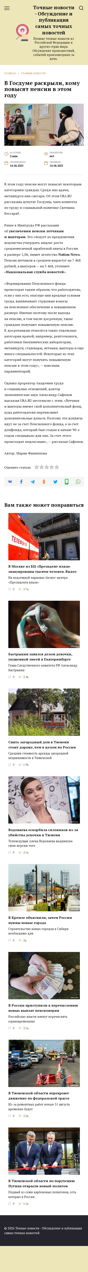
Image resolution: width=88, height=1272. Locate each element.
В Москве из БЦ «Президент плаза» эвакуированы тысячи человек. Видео (42, 569)
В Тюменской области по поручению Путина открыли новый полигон (41, 1183)
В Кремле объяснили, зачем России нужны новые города (40, 920)
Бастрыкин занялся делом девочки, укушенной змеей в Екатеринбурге (40, 657)
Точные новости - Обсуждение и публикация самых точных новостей (53, 20)
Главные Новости (22, 137)
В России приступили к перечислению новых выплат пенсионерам (43, 1008)
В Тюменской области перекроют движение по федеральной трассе (38, 1096)
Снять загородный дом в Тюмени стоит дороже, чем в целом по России (42, 744)
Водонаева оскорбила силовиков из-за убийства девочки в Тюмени (43, 832)
